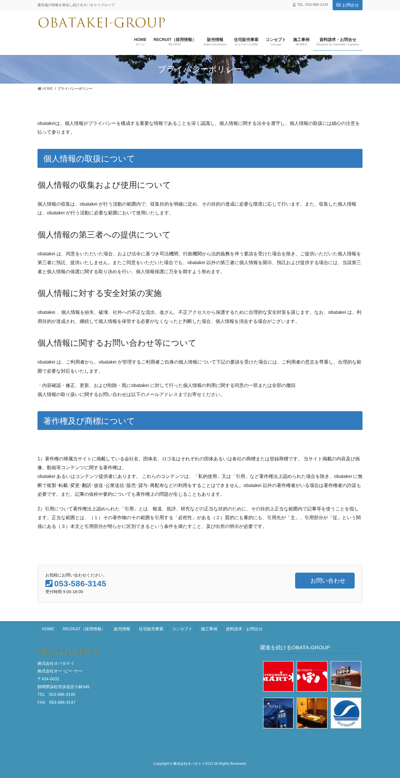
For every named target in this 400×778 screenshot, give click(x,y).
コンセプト (182, 628)
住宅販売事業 (151, 628)
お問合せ (350, 5)
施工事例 (209, 628)
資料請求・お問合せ (244, 628)
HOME (48, 628)
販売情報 (122, 628)
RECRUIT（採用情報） (84, 628)
